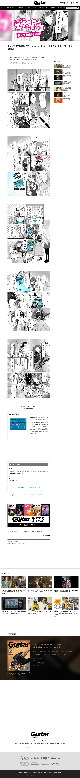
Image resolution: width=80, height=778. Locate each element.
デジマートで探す (36, 437)
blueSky (31, 417)
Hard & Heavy (4, 614)
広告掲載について (36, 772)
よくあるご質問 (20, 772)
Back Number (36, 747)
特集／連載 (28, 7)
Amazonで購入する (13, 674)
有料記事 (21, 7)
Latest (5, 573)
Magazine (13, 634)
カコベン (26, 531)
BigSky (12, 531)
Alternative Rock (5, 594)
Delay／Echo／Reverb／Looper (27, 42)
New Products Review (62, 7)
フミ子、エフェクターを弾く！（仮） (36, 531)
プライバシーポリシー (28, 772)
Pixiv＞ (10, 478)
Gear (19, 42)
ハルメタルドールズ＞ (14, 480)
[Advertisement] (28, 450)
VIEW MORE (69, 672)
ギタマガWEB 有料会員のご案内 (10, 7)
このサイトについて (44, 772)
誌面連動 (53, 7)
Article (16, 42)
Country (55, 616)
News (47, 7)
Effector (34, 42)
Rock (9, 594)
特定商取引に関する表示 (58, 772)
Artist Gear (41, 7)
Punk (29, 614)
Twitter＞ (11, 476)
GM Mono (16, 531)
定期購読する (24, 673)
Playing (42, 743)
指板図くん (52, 747)
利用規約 (50, 772)
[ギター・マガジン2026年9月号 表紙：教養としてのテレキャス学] (19, 670)
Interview (34, 7)
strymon (21, 531)
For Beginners (44, 747)
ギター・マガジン (11, 42)
